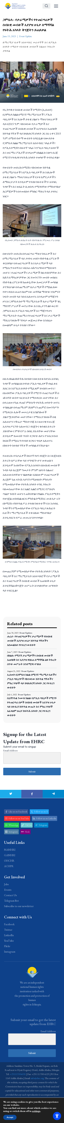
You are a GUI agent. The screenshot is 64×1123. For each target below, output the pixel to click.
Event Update (25, 36)
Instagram (9, 951)
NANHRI (9, 850)
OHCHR (9, 860)
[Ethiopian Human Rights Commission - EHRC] (14, 6)
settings (36, 1111)
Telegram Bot (11, 900)
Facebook (9, 924)
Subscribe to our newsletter (19, 906)
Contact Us (10, 895)
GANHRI (9, 855)
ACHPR (8, 866)
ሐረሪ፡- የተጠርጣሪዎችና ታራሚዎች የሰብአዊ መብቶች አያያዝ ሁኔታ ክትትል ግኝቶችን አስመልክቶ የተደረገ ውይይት (29, 641)
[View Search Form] (46, 6)
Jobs (6, 884)
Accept (10, 1117)
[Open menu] (56, 6)
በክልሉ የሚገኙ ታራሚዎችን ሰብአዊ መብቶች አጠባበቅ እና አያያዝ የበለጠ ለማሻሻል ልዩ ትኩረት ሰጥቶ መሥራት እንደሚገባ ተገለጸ (31, 660)
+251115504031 (18, 1074)
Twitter (8, 930)
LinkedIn (9, 935)
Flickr (7, 946)
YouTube (9, 940)
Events (7, 890)
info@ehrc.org (37, 1078)
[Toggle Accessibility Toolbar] (57, 1116)
